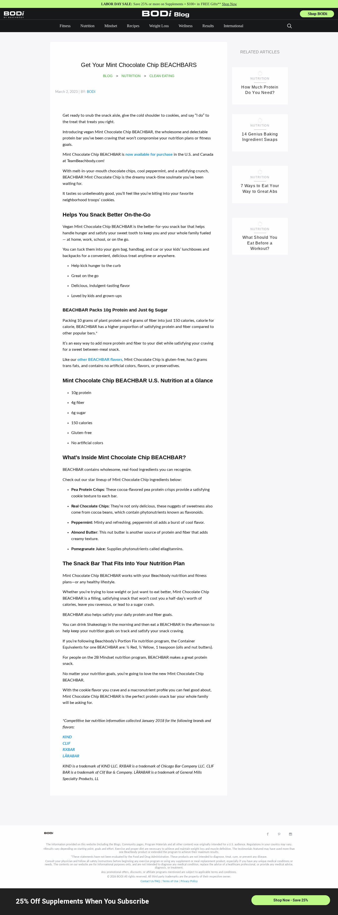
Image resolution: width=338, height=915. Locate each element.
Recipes (133, 26)
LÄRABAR (71, 756)
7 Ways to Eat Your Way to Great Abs (260, 188)
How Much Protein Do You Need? (259, 90)
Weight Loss (159, 26)
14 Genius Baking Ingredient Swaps (260, 137)
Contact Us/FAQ (150, 881)
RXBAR (69, 750)
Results (208, 26)
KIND (67, 737)
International (233, 26)
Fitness (65, 26)
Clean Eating (161, 76)
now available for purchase (149, 154)
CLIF (67, 743)
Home (166, 17)
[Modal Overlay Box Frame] (169, 901)
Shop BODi (317, 14)
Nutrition (87, 26)
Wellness (186, 26)
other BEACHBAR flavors (99, 360)
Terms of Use (170, 881)
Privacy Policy (189, 881)
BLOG (108, 76)
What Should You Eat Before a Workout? (260, 242)
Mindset (110, 26)
